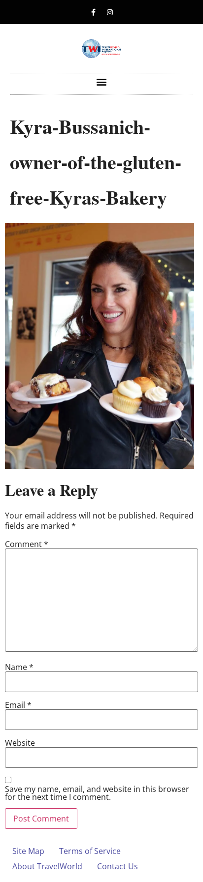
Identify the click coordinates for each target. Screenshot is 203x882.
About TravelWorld (47, 866)
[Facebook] (94, 12)
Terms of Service (90, 851)
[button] (102, 81)
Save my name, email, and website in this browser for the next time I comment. (97, 793)
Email (18, 705)
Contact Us (117, 866)
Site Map (28, 851)
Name (19, 667)
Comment (26, 544)
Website (20, 743)
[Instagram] (110, 12)
